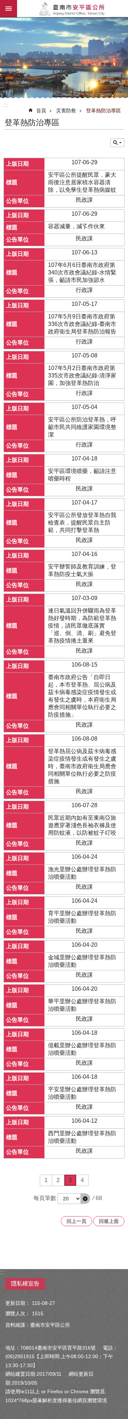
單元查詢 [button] (117, 142)
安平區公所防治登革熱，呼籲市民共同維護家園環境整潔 (82, 427)
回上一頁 (76, 1221)
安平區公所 (72, 8)
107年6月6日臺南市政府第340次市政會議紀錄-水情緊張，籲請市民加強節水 (82, 272)
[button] (85, 1198)
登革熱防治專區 (103, 110)
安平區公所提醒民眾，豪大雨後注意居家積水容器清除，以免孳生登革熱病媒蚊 (82, 182)
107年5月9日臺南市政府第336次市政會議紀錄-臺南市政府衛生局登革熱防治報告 (82, 324)
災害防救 (66, 110)
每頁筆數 (44, 1198)
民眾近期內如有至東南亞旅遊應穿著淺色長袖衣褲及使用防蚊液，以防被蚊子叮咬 (82, 825)
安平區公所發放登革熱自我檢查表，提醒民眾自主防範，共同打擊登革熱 (82, 522)
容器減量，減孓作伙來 (76, 226)
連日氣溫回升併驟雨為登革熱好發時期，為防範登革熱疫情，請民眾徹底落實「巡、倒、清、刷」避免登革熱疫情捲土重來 (82, 626)
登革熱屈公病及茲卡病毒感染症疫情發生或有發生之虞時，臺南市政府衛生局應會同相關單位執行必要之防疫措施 (82, 766)
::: (6, 105)
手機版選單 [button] (8, 8)
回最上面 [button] (109, 1221)
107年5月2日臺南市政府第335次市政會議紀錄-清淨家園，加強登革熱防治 (82, 375)
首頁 (41, 110)
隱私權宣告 (25, 1284)
